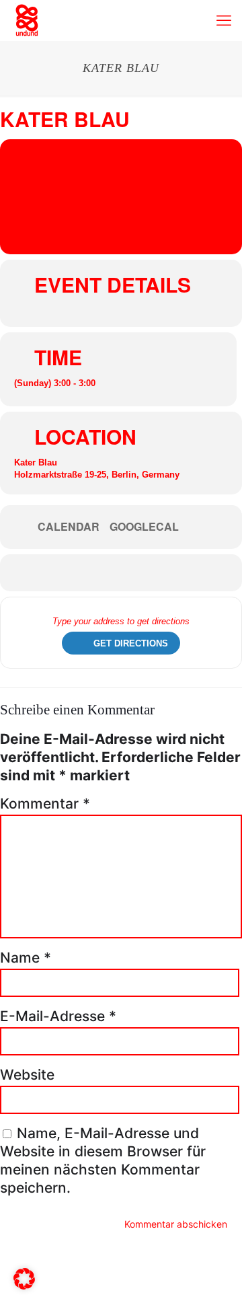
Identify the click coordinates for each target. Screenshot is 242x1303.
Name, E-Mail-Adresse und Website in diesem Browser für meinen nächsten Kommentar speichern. (103, 1160)
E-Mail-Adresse (58, 1016)
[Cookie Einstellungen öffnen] (24, 1284)
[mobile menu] (223, 20)
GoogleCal (144, 527)
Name (25, 957)
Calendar (68, 527)
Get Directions (130, 643)
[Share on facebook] (109, 573)
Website (27, 1074)
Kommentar (45, 803)
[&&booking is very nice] (27, 20)
